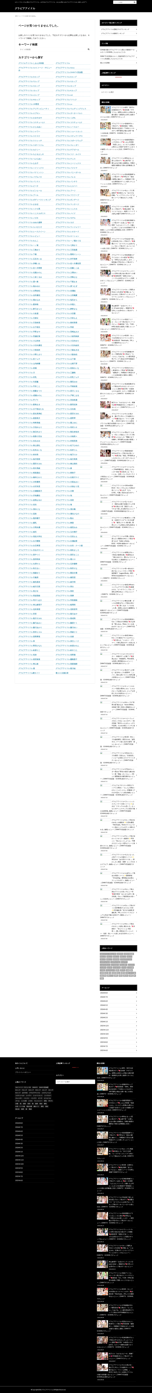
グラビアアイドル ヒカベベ (66, 186)
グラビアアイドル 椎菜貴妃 (29, 473)
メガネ (102, 970)
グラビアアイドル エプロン (29, 113)
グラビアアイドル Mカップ (29, 99)
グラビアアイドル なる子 (28, 163)
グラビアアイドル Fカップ (28, 81)
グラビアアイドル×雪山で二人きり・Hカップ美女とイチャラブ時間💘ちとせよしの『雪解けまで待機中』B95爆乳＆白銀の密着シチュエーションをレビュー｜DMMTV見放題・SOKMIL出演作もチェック (117, 439)
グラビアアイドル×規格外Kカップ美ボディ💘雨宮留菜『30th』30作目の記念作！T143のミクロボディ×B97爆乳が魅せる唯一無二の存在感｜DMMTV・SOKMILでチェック (117, 130)
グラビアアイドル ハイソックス (31, 168)
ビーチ (110, 967)
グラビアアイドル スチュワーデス (69, 136)
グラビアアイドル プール (28, 195)
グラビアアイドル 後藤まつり (30, 391)
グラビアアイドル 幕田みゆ (66, 382)
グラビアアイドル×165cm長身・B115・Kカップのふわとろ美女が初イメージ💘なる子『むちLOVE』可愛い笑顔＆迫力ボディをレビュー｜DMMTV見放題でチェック (117, 491)
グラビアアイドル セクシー (29, 150)
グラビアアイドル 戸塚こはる (67, 395)
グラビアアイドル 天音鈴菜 (29, 322)
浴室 (101, 973)
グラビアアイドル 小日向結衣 (67, 345)
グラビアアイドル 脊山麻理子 (30, 605)
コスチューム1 (104, 962)
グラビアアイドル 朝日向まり (30, 432)
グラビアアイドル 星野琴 (66, 418)
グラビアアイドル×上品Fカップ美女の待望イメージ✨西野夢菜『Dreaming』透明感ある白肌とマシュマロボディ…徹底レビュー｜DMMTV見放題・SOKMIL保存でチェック (117, 879)
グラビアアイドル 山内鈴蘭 (29, 363)
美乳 (116, 975)
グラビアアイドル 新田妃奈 (66, 404)
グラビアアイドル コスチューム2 (69, 122)
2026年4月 (104, 1009)
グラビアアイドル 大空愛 (66, 313)
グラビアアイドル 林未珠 (28, 454)
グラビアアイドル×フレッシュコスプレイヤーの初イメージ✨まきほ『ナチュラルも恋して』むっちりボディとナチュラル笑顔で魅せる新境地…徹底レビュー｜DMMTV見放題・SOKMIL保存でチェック (117, 808)
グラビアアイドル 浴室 (65, 500)
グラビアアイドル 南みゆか (29, 286)
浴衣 (106, 973)
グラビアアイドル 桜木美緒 (29, 468)
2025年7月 (104, 1046)
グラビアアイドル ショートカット (69, 131)
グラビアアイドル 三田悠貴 (66, 250)
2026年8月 (104, 993)
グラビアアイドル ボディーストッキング (34, 200)
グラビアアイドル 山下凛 (66, 359)
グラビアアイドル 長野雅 (66, 655)
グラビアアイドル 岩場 (27, 368)
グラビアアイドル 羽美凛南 (66, 600)
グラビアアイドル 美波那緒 (29, 595)
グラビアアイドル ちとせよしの (31, 154)
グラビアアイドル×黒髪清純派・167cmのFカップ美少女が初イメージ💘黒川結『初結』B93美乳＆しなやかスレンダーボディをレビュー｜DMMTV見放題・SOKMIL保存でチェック (117, 457)
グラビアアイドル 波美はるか (30, 500)
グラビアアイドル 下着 (27, 254)
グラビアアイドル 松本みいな (30, 450)
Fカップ (109, 956)
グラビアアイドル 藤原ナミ (66, 623)
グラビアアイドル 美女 (65, 586)
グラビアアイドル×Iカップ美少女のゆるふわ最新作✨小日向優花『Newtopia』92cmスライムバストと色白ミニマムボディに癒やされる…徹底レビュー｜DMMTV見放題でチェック (117, 826)
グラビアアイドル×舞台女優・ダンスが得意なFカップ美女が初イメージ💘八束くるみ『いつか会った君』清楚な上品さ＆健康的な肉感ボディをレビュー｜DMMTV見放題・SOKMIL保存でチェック (117, 608)
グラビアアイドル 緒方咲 (66, 582)
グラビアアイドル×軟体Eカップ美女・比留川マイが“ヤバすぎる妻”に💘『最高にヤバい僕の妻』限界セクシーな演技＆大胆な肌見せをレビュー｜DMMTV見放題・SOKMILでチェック (117, 525)
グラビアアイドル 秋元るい (29, 568)
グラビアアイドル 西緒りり (66, 632)
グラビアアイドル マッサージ (67, 204)
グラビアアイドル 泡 (64, 495)
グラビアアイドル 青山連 (28, 664)
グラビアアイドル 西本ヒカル (30, 632)
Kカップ (109, 959)
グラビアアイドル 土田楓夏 (66, 295)
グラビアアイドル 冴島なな (66, 277)
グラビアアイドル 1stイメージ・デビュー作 (35, 69)
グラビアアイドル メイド (66, 213)
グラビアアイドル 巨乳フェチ (67, 377)
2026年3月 (104, 1013)
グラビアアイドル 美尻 (65, 591)
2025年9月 (104, 1038)
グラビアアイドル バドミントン (31, 172)
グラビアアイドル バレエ (66, 177)
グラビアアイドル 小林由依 (29, 350)
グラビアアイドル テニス (66, 159)
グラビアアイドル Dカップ (29, 77)
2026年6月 (104, 1001)
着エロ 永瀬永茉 (62, 673)
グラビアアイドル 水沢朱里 (29, 486)
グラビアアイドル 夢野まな (66, 309)
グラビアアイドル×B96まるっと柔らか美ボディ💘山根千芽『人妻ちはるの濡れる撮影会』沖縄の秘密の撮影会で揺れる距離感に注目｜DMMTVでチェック (117, 164)
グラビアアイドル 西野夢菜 (29, 636)
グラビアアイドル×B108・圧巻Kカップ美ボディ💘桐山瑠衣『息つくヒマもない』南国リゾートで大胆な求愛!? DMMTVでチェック (118, 211)
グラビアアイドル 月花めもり (30, 427)
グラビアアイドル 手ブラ (28, 400)
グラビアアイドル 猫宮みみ (66, 527)
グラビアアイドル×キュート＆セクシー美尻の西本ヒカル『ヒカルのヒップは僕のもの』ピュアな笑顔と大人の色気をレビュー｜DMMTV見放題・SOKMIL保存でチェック (117, 692)
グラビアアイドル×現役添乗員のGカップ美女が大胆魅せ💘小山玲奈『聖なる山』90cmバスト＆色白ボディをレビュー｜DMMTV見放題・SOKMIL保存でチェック (117, 625)
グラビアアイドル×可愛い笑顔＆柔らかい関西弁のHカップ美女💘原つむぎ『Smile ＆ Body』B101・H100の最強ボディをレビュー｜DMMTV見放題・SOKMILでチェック (117, 542)
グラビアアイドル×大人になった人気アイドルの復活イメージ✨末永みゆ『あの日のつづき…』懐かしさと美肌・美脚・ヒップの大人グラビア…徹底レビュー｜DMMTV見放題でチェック (117, 862)
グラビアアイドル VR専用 (28, 104)
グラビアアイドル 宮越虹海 (29, 336)
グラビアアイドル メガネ (28, 218)
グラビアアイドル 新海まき (29, 404)
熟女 (118, 973)
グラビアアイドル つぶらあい (30, 159)
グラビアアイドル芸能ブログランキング (115, 29)
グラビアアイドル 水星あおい (67, 482)
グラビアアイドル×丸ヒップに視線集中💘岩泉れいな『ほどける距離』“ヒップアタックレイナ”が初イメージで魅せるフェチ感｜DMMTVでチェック (117, 196)
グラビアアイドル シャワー (29, 131)
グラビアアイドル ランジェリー (68, 227)
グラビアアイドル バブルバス (30, 177)
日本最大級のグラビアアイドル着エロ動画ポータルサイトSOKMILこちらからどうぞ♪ (117, 51)
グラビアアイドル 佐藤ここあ (67, 268)
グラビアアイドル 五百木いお (30, 259)
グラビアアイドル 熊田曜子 (29, 518)
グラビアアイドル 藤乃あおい (30, 623)
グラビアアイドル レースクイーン (32, 231)
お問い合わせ (20, 1068)
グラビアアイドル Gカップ (66, 81)
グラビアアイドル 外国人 (66, 304)
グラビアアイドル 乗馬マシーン (68, 254)
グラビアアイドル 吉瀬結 (66, 291)
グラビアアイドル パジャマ (66, 168)
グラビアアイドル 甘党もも (66, 536)
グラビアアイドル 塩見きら (66, 300)
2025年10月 (104, 1034)
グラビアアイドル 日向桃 (66, 409)
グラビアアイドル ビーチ (28, 186)
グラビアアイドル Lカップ (28, 95)
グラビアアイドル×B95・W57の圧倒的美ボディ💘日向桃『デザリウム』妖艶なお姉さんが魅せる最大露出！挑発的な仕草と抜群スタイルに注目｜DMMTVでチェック (117, 113)
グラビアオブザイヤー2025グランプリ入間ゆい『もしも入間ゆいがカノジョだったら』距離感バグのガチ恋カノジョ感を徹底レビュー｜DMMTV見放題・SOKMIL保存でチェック (117, 791)
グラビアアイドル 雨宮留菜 (29, 659)
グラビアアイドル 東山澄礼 (29, 445)
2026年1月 (104, 1022)
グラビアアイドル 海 (64, 504)
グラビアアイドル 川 (26, 372)
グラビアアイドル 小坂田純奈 (67, 336)
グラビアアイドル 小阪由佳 (66, 354)
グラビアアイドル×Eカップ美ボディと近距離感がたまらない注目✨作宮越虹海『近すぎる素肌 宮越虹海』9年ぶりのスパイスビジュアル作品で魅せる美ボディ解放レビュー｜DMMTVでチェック (117, 912)
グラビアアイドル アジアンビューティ (33, 109)
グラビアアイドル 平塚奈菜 (66, 386)
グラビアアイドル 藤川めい (66, 627)
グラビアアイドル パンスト (29, 181)
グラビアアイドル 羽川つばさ (30, 600)
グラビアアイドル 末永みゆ (29, 441)
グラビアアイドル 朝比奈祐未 (67, 432)
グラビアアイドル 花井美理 (29, 609)
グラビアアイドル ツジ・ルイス (68, 154)
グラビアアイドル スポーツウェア (69, 140)
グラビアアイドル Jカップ (28, 90)
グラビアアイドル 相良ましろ (67, 550)
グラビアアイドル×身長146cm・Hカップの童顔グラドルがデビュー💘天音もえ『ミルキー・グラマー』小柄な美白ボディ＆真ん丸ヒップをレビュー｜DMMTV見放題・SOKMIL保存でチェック (117, 642)
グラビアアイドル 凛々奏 (28, 281)
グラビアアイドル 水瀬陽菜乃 (30, 491)
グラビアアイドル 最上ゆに (66, 423)
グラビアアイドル (25, 8)
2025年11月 (104, 1030)
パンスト (131, 965)
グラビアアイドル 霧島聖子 (66, 659)
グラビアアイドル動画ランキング (113, 33)
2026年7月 (104, 997)
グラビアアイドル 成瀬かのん (30, 395)
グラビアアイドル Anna (65, 68)
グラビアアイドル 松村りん (66, 450)
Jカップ (102, 959)
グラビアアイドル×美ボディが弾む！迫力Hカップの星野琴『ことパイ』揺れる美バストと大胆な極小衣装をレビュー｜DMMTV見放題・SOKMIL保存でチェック (117, 676)
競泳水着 (103, 975)
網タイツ (110, 975)
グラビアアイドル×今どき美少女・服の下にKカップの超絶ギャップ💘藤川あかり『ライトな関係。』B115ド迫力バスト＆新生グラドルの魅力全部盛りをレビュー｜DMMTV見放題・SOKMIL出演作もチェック (117, 421)
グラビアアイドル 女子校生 (29, 327)
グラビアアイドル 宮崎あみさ (67, 332)
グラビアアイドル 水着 (65, 491)
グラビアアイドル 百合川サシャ (31, 550)
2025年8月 (104, 1042)
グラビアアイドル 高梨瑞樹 (66, 664)
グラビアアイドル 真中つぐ (29, 554)
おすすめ (116, 959)
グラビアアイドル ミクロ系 (29, 209)
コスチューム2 (115, 962)
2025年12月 (104, 1026)
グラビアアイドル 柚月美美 (66, 459)
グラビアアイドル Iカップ (66, 86)
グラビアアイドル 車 (26, 641)
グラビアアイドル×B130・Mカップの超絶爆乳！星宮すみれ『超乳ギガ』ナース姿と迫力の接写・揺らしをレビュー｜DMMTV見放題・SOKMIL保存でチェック (117, 743)
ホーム (18, 16)
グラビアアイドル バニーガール (68, 172)
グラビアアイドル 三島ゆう (29, 250)
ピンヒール (116, 967)
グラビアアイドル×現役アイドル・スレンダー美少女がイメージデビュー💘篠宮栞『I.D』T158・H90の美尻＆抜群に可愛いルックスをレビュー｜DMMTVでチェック (117, 325)
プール (124, 967)
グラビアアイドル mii (64, 95)
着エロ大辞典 (105, 63)
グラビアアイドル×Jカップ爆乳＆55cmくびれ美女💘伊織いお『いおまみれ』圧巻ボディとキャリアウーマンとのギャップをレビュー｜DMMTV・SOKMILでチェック (117, 296)
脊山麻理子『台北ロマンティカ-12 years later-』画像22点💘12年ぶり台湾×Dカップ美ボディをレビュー (117, 310)
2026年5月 (104, 1005)
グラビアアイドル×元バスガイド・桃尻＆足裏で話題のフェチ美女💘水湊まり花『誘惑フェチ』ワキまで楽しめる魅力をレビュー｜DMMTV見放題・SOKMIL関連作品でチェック (117, 508)
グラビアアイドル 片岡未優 (29, 527)
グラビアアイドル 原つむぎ (66, 286)
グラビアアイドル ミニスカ (66, 209)
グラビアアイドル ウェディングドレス (71, 109)
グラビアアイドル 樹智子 (66, 473)
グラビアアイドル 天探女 (28, 318)
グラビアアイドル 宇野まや (29, 332)
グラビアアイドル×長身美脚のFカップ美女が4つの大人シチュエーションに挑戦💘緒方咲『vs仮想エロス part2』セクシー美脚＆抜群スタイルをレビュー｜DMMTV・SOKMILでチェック (117, 391)
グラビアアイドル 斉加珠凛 (66, 400)
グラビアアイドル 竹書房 (28, 577)
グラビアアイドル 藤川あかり (30, 627)
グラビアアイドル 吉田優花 (29, 295)
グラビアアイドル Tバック (66, 99)
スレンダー (123, 965)
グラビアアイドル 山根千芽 (66, 363)
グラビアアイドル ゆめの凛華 (30, 222)
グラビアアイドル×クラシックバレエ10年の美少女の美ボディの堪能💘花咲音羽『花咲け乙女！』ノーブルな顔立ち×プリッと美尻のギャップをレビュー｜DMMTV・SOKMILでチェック (117, 278)
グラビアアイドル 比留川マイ (67, 477)
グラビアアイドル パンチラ (66, 181)
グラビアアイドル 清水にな (29, 509)
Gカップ (116, 956)
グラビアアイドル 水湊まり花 (67, 486)
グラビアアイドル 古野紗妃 (29, 291)
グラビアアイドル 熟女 (65, 518)
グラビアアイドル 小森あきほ (67, 350)
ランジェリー (110, 970)
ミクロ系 (130, 967)
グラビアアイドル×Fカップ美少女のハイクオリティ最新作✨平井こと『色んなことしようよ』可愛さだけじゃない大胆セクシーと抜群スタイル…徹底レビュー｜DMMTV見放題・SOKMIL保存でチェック (117, 843)
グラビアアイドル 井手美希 (66, 259)
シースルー (115, 965)
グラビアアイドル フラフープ (67, 195)
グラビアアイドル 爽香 (65, 523)
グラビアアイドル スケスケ (29, 136)
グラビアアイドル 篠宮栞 (66, 577)
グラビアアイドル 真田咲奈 (29, 559)
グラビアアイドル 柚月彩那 (29, 459)
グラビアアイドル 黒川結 (66, 668)
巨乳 (117, 970)
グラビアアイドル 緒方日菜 (29, 586)
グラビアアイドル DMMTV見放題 (69, 72)
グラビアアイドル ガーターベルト (69, 113)
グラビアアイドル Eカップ (66, 77)
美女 (120, 975)
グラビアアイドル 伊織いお (29, 263)
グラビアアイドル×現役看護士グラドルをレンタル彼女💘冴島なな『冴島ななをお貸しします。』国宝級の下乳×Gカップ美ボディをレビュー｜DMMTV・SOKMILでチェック (117, 261)
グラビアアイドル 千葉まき (66, 281)
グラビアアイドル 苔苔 (27, 614)
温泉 (114, 973)
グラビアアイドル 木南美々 (66, 436)
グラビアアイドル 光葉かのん (30, 272)
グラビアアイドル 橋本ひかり (30, 477)
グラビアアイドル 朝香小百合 (30, 436)
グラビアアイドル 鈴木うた (66, 650)
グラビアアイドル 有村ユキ (66, 427)
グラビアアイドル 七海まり (66, 245)
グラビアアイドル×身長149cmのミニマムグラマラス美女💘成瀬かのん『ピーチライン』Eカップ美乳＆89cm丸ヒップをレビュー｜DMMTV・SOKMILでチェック (117, 591)
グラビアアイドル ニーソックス (68, 163)
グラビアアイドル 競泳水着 (66, 573)
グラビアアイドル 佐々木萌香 (30, 268)
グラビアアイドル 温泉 (27, 514)
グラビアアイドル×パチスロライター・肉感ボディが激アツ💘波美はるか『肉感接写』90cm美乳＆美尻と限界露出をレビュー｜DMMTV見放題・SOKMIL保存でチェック (117, 660)
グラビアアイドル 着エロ (66, 559)
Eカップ (102, 956)
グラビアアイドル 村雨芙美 (66, 441)
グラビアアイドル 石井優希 (66, 564)
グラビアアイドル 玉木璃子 (66, 532)
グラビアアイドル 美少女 (28, 591)
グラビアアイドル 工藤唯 (66, 372)
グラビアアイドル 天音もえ (66, 318)
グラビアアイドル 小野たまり (30, 354)
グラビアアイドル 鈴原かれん (67, 646)
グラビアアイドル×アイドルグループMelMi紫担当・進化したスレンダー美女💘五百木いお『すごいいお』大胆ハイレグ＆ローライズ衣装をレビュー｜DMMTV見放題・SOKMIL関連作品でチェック (117, 474)
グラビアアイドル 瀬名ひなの (67, 514)
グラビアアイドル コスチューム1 (31, 122)
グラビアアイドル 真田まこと (67, 554)
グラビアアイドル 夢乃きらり (30, 309)
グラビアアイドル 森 (64, 468)
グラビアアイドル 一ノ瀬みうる (68, 241)
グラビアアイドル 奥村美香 (66, 322)
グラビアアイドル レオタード (67, 231)
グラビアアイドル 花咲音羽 (66, 609)
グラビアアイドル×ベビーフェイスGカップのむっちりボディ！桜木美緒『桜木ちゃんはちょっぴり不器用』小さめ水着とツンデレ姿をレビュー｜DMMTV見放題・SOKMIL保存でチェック (117, 725)
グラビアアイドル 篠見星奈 (29, 582)
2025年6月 (104, 1050)
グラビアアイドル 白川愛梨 (29, 541)
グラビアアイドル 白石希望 (29, 545)
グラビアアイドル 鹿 (26, 668)
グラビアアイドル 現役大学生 (30, 536)
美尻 (131, 975)
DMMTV (120, 954)
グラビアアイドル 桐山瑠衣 (66, 463)
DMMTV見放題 (128, 954)
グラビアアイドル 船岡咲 (66, 605)
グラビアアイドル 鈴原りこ (29, 650)
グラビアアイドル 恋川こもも (67, 391)
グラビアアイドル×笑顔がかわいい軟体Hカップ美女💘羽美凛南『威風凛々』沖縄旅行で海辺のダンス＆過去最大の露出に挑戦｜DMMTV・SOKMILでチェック (117, 374)
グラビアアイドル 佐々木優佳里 (68, 263)
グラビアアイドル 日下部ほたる (31, 409)
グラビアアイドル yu (64, 104)
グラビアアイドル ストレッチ (30, 140)
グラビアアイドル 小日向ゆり (67, 341)
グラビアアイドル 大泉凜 (28, 313)
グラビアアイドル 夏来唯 (28, 304)
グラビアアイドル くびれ (66, 118)
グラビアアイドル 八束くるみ (30, 277)
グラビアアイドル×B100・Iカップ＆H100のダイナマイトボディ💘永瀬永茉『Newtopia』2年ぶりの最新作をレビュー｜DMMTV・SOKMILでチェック (117, 341)
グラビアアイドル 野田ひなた (30, 646)
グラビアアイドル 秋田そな (66, 568)
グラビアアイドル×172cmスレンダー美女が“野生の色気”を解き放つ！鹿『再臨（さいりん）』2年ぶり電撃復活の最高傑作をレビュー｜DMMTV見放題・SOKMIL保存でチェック (117, 775)
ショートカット (105, 965)
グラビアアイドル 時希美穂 (29, 423)
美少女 (126, 975)
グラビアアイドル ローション (67, 236)
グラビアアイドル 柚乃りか (66, 454)
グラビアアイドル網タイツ (29, 673)
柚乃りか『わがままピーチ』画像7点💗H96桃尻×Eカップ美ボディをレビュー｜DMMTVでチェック (123, 406)
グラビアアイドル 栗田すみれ (30, 463)
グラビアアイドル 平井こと (29, 386)
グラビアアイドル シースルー (67, 127)
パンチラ (103, 967)
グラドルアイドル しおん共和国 (31, 63)
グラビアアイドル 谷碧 (65, 636)
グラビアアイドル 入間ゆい (66, 272)
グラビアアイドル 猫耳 (27, 532)
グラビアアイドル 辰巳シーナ (67, 641)
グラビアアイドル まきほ (28, 204)
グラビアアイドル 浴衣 (27, 504)
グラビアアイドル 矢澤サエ (29, 564)
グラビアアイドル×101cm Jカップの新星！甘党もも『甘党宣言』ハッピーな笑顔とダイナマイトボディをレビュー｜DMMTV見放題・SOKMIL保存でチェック (117, 759)
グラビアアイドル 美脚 (65, 595)
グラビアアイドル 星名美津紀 (30, 413)
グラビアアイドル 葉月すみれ (30, 618)
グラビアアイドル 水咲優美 (29, 482)
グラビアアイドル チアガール (67, 150)
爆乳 (123, 973)
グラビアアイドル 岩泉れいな (67, 368)
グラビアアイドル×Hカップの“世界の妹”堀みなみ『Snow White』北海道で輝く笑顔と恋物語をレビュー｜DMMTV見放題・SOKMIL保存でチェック (117, 708)
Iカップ (129, 956)
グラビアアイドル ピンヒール (30, 190)
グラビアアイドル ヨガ (65, 222)
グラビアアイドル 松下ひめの (67, 445)
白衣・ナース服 (130, 973)
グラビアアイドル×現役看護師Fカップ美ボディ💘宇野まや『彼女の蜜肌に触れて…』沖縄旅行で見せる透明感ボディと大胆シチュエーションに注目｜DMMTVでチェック (117, 180)
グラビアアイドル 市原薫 (28, 382)
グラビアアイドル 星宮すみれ (67, 413)
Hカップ (123, 956)
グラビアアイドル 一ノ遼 (28, 245)
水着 (127, 970)
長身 (101, 978)
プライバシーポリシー (23, 1072)
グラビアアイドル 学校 (65, 327)
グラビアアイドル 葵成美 (66, 618)
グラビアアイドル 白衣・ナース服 (69, 545)
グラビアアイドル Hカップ (29, 86)
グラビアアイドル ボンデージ (67, 200)
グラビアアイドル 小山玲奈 (29, 341)
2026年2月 (104, 1017)
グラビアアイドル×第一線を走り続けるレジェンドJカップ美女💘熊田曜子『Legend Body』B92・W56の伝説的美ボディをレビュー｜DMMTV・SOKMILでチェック (117, 574)
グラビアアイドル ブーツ (66, 190)
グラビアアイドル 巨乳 (27, 377)
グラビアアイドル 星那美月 (29, 418)
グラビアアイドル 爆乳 (27, 523)
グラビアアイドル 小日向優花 (30, 345)
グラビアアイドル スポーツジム (31, 145)
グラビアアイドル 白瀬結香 (66, 541)
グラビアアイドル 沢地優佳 (29, 495)
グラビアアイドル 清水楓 (66, 509)
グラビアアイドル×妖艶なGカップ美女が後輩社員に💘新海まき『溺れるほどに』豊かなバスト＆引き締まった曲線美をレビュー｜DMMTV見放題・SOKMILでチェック (117, 558)
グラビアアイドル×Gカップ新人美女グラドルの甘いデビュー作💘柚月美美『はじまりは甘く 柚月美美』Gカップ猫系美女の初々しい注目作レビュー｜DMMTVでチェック (117, 895)
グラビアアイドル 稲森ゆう (29, 573)
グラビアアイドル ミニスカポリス (32, 213)
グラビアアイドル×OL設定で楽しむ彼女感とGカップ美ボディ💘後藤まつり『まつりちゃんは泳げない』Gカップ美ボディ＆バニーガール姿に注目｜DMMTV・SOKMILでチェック (117, 245)
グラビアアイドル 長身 (27, 655)
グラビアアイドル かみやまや (30, 118)
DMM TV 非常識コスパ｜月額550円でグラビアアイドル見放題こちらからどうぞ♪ (117, 57)
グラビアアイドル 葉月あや (66, 614)
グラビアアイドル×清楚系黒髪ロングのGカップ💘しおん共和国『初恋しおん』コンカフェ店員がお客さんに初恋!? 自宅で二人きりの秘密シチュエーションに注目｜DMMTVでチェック (117, 147)
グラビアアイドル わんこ (28, 241)
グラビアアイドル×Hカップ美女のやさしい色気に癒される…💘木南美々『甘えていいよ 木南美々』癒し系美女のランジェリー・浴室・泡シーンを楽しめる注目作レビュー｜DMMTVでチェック (117, 931)
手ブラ (123, 970)
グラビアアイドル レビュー (29, 236)
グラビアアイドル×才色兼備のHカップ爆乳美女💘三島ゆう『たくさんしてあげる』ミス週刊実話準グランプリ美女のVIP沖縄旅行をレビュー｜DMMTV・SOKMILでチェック (117, 358)
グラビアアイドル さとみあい (30, 127)
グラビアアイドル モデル (66, 218)
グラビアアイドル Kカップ (66, 90)
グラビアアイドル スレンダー (67, 145)
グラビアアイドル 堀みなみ (29, 300)
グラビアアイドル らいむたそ (30, 227)
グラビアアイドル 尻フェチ (29, 359)
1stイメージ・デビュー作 (108, 954)
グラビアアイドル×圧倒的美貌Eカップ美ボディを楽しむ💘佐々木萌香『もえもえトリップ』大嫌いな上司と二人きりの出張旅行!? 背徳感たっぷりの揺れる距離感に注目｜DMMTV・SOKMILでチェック (117, 227)
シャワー (124, 962)
